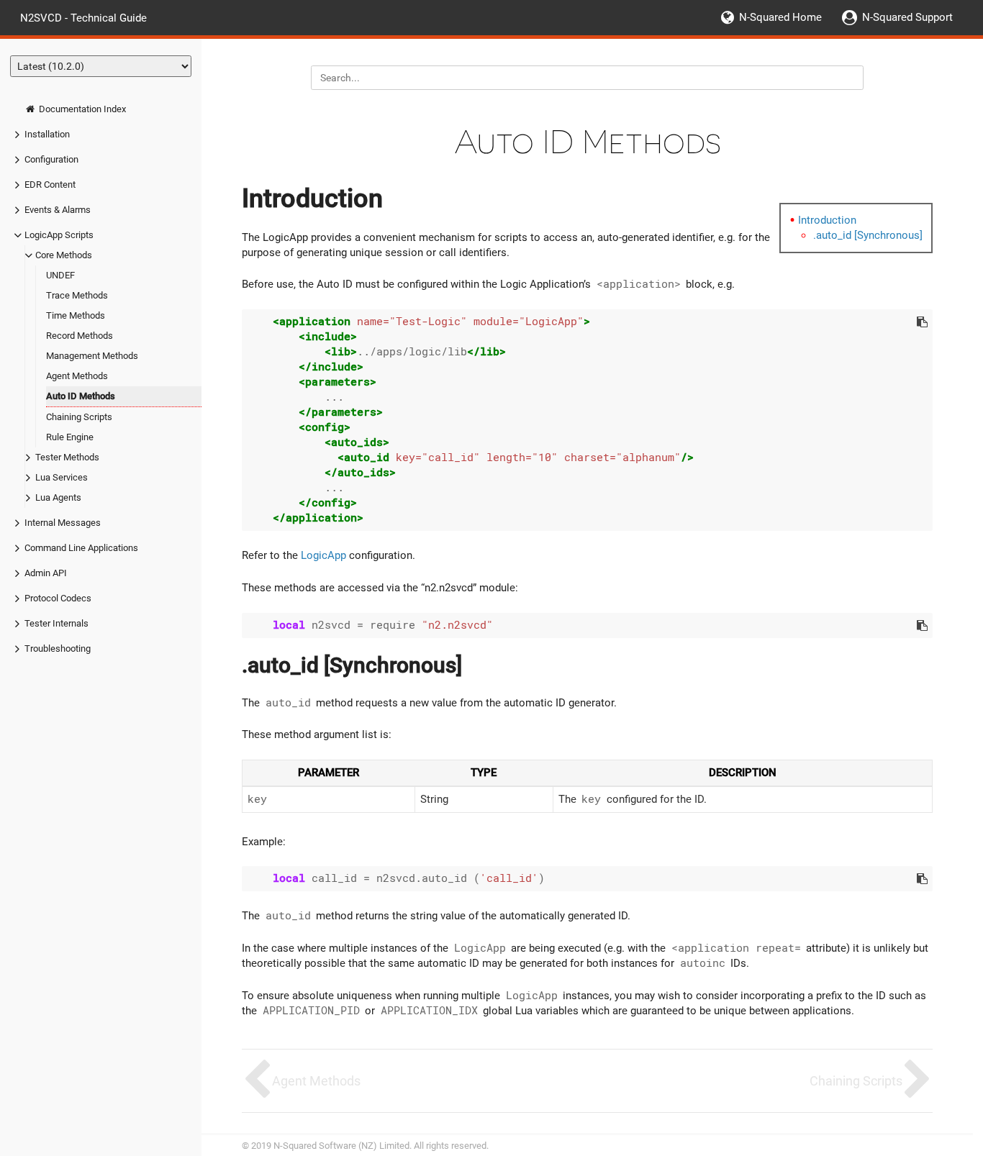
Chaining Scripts (79, 416)
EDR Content (50, 184)
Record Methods (79, 335)
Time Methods (75, 315)
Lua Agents (58, 497)
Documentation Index (81, 109)
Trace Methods (77, 295)
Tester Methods (67, 457)
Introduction (827, 220)
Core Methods (63, 255)
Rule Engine (70, 437)
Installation (47, 134)
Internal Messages (62, 522)
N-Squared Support (907, 17)
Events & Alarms (57, 209)
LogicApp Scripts (59, 234)
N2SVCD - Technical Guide (83, 17)
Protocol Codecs (57, 598)
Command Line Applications (81, 547)
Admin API (45, 573)
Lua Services (61, 477)
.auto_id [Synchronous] (868, 235)
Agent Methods (77, 375)
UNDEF (60, 275)
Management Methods (92, 355)
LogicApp (323, 555)
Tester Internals (56, 623)
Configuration (51, 159)
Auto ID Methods (80, 396)
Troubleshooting (57, 648)
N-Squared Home (780, 17)
